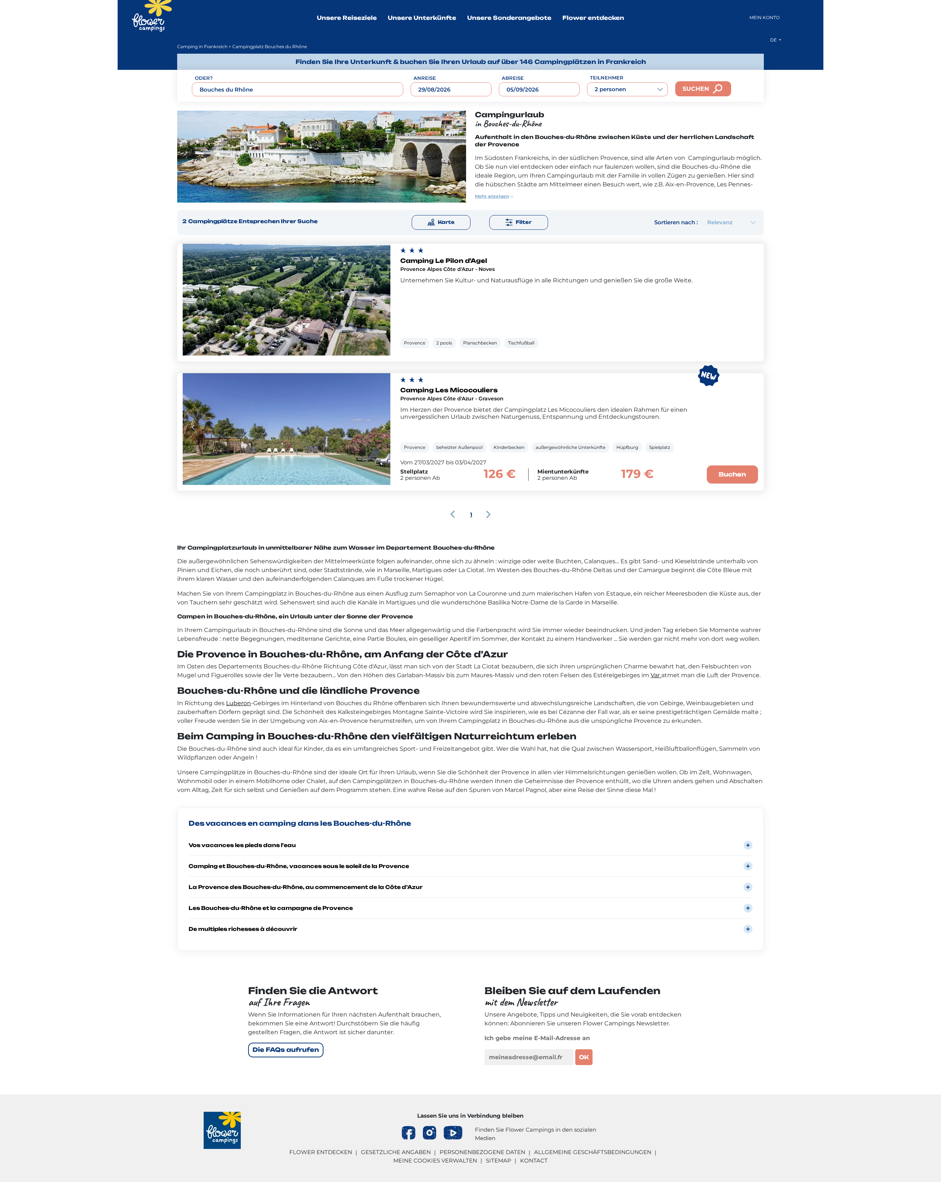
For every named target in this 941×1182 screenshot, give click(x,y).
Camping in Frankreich (202, 46)
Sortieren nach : (676, 222)
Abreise (513, 78)
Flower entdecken (593, 17)
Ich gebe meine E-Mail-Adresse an (537, 1038)
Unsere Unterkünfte (422, 17)
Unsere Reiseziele (347, 17)
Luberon (238, 703)
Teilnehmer (606, 78)
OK (584, 1057)
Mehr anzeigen (492, 196)
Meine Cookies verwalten (435, 1160)
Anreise (425, 78)
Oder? (204, 78)
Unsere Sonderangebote (509, 17)
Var (656, 675)
